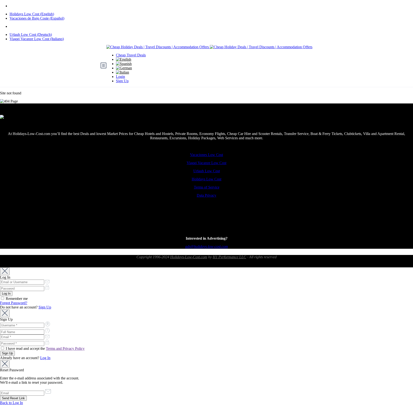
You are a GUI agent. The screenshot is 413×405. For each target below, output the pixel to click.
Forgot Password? (13, 303)
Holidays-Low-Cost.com (188, 257)
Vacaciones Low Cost (206, 155)
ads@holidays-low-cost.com (206, 246)
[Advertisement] (206, 221)
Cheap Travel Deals (131, 55)
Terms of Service (206, 187)
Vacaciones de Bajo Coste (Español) (37, 18)
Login (120, 77)
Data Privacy (206, 195)
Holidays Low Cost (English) (32, 14)
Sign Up (122, 81)
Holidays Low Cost (206, 179)
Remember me (16, 299)
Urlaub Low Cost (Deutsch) (31, 34)
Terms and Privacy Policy (65, 348)
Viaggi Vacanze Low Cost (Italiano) (37, 39)
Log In (45, 358)
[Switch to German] (124, 68)
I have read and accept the (45, 348)
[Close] (5, 271)
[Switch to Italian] (122, 72)
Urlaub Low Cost (206, 171)
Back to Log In (11, 403)
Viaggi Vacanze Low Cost (206, 163)
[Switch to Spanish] (124, 64)
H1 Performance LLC (229, 257)
